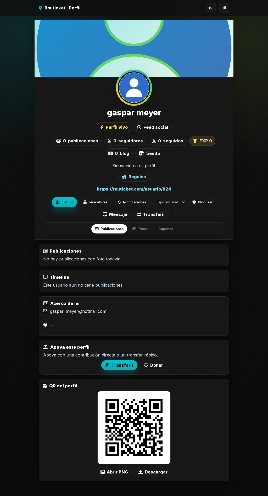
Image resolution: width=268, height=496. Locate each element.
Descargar (156, 472)
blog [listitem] (122, 153)
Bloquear (205, 202)
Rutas (143, 229)
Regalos (137, 176)
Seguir (67, 202)
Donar (156, 365)
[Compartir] (224, 8)
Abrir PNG (117, 472)
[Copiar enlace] (211, 8)
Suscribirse (98, 202)
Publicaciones (112, 229)
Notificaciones (134, 202)
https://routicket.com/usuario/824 (134, 189)
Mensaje (118, 214)
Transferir (154, 214)
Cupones (166, 229)
